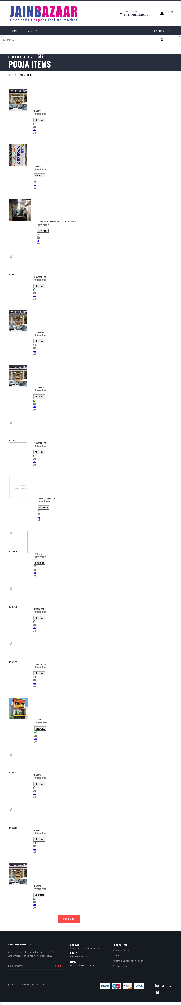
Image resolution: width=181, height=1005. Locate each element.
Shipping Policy (121, 949)
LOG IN (169, 11)
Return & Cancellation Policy (128, 960)
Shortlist (39, 120)
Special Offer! (161, 30)
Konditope (40, 609)
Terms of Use (120, 955)
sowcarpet (40, 277)
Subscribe (55, 965)
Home (15, 30)
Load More (69, 919)
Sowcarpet (40, 443)
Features (30, 30)
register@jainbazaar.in (82, 965)
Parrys (37, 111)
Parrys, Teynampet (48, 498)
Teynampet (39, 332)
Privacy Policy (120, 966)
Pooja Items (26, 75)
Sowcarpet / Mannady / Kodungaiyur (57, 222)
